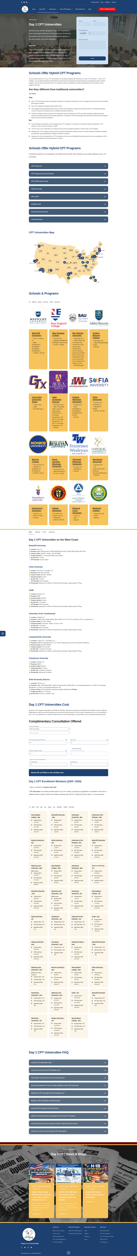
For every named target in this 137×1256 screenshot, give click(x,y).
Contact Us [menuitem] (56, 1227)
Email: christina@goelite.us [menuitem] (59, 1239)
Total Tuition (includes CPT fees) (37, 739)
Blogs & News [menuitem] (103, 1239)
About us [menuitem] (114, 2)
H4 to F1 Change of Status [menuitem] (107, 1236)
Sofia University (36, 567)
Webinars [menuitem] (108, 2)
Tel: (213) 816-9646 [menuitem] (58, 1242)
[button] (68, 1252)
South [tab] (44, 532)
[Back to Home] (25, 9)
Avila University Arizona (39, 679)
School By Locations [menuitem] (90, 1227)
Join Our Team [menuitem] (56, 1233)
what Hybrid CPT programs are (52, 33)
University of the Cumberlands (42, 613)
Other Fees (73, 739)
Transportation (33, 762)
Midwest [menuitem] (86, 1233)
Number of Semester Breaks (77, 750)
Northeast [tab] (52, 532)
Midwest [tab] (37, 532)
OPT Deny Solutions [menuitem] (105, 1233)
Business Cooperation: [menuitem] (58, 1236)
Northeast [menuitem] (86, 1236)
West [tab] (30, 532)
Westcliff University (37, 545)
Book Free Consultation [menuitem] (58, 1230)
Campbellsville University (40, 637)
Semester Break (76, 748)
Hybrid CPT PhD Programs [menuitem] (75, 1233)
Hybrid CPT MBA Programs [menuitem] (75, 1230)
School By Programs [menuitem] (74, 1227)
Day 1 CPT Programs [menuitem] (65, 9)
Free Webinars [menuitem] (104, 1242)
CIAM (31, 590)
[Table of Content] (3, 633)
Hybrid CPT (53, 83)
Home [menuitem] (33, 9)
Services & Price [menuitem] (95, 2)
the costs (32, 39)
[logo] (29, 1234)
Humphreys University (38, 658)
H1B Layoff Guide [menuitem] (104, 1230)
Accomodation (73, 762)
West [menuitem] (85, 1230)
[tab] (30, 302)
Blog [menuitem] (90, 9)
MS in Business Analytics (45, 126)
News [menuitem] (102, 2)
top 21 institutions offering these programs (54, 36)
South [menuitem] (85, 1239)
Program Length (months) (35, 750)
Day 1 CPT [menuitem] (42, 9)
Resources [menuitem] (103, 1227)
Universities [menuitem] (52, 9)
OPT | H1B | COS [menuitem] (79, 9)
